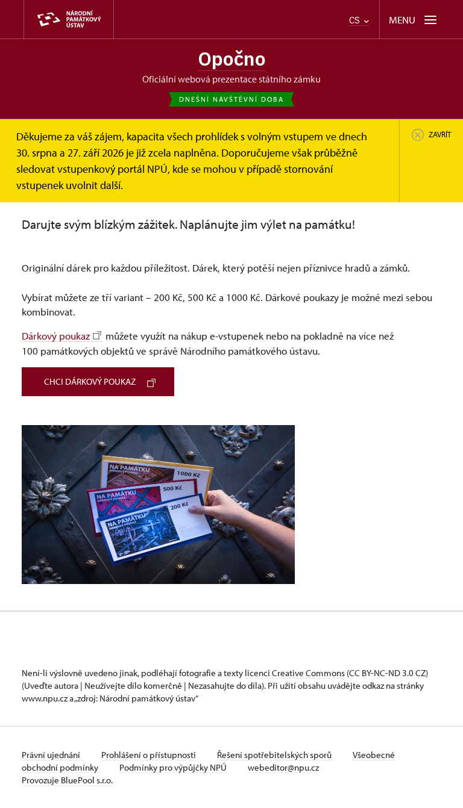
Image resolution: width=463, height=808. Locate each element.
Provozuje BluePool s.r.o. (67, 780)
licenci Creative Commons (295, 673)
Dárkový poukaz (56, 335)
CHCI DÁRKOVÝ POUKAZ (90, 381)
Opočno (232, 58)
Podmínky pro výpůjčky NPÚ (173, 767)
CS (355, 20)
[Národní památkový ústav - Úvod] (69, 19)
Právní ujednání (52, 754)
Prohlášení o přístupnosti (149, 754)
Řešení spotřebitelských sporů (275, 754)
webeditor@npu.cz (283, 767)
